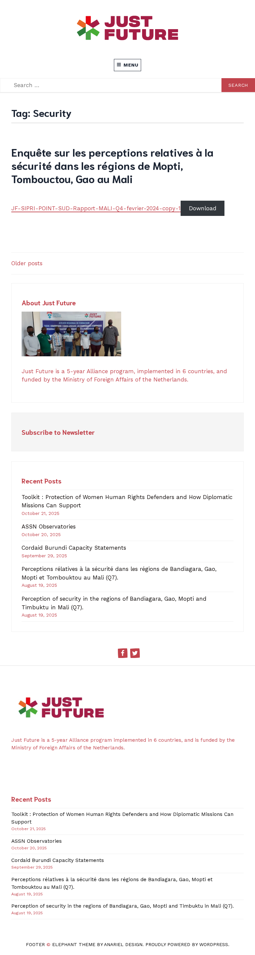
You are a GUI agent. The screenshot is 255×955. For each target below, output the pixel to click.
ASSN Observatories (49, 526)
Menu (131, 65)
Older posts (26, 263)
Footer (35, 944)
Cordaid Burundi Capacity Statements (74, 547)
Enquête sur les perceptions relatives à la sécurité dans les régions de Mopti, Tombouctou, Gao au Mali (112, 165)
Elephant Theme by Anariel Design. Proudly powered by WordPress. (140, 944)
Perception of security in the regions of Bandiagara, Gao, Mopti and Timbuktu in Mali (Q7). (122, 906)
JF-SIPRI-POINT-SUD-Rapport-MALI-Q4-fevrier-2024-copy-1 (96, 208)
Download (202, 208)
